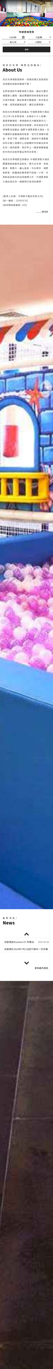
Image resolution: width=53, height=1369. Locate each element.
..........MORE (42, 211)
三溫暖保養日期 (12, 949)
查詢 (26, 49)
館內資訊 (41, 967)
